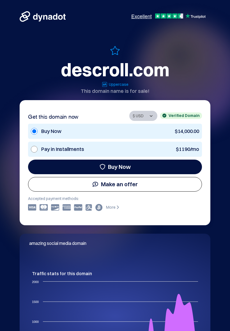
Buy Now (119, 166)
